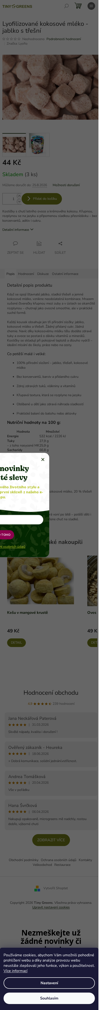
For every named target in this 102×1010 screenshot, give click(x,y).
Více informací (16, 970)
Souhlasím (49, 998)
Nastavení (49, 983)
